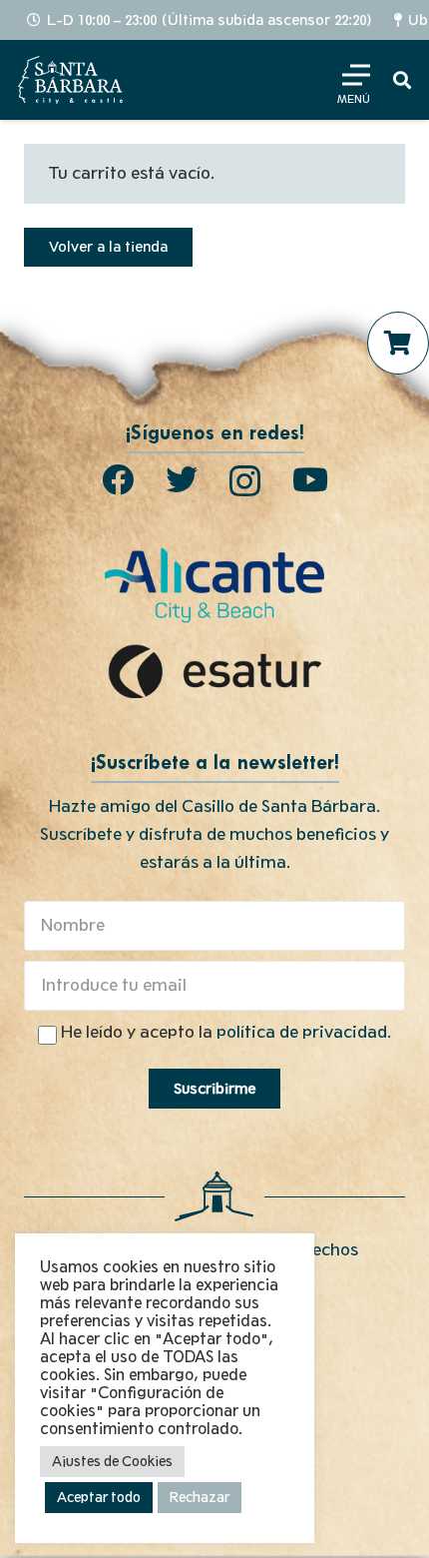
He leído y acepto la (226, 1032)
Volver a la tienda (108, 247)
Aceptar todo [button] (99, 1497)
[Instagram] (244, 480)
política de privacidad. (303, 1032)
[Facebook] (118, 479)
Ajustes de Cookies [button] (112, 1461)
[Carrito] (398, 343)
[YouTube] (310, 479)
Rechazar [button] (199, 1497)
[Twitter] (182, 479)
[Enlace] (70, 80)
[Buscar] (402, 80)
